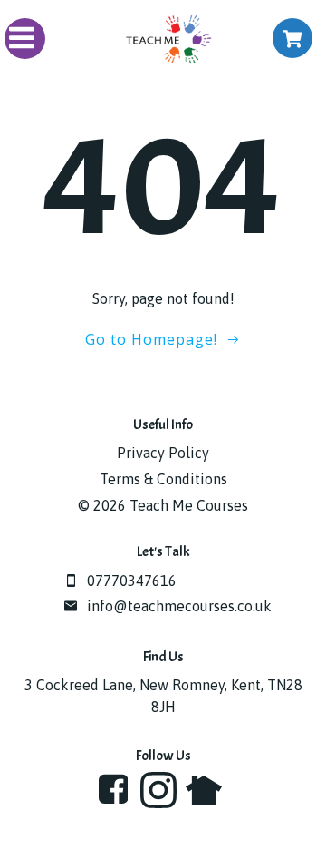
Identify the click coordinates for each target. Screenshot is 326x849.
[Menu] (25, 38)
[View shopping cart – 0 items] (292, 38)
